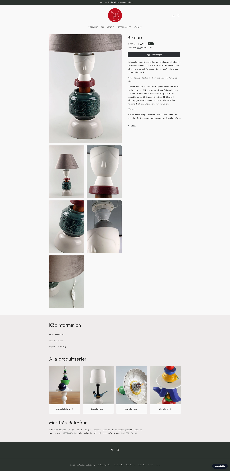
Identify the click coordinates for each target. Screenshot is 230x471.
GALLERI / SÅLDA (129, 433)
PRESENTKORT (65, 429)
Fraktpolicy (142, 465)
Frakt (139, 47)
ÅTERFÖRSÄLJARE (71, 433)
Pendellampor (130, 408)
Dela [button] (133, 125)
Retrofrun (79, 465)
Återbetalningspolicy (104, 465)
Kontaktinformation (154, 465)
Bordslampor (97, 408)
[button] (51, 15)
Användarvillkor (131, 465)
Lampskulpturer (63, 408)
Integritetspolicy (118, 465)
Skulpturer (164, 408)
